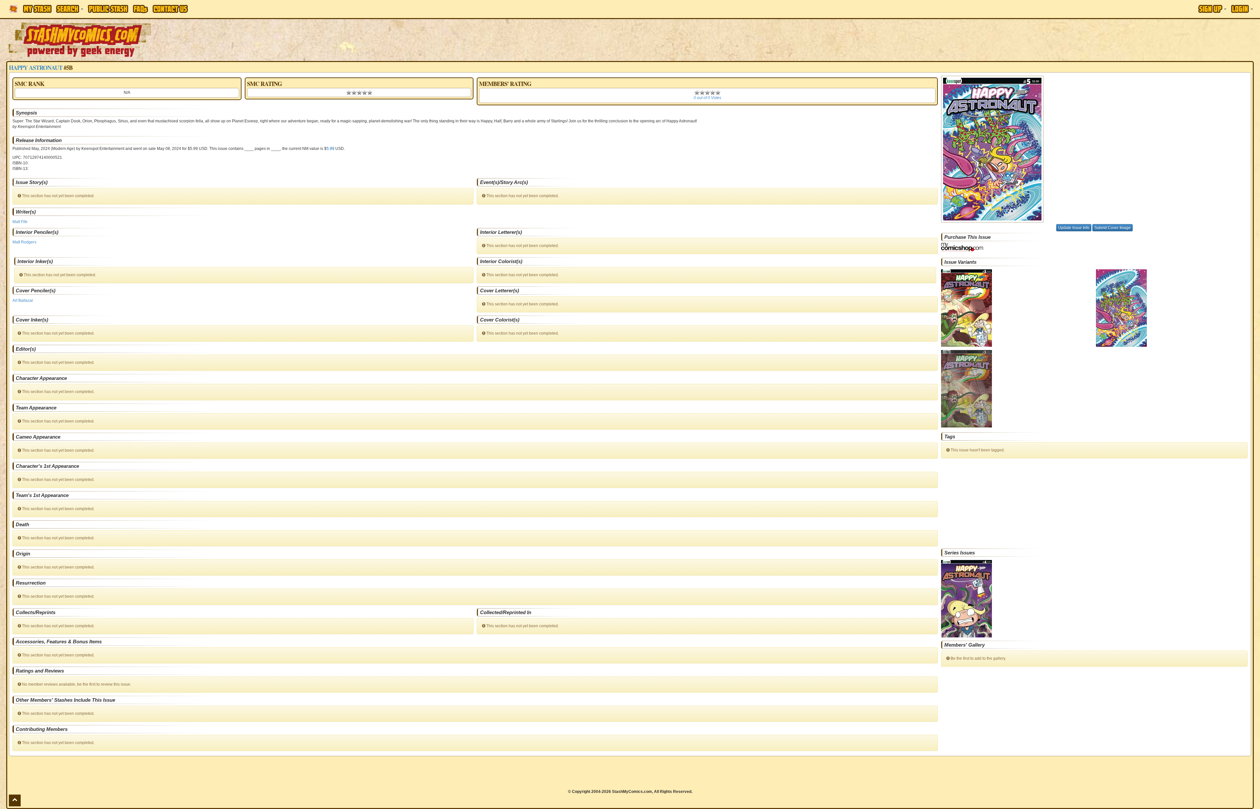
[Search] (70, 9)
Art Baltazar (22, 300)
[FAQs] (140, 9)
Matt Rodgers (24, 242)
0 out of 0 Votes (707, 97)
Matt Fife (20, 221)
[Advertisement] (889, 39)
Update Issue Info (1073, 227)
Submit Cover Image (1112, 227)
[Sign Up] (1212, 9)
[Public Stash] (108, 9)
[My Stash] (37, 9)
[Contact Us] (170, 9)
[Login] (1242, 9)
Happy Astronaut (35, 67)
